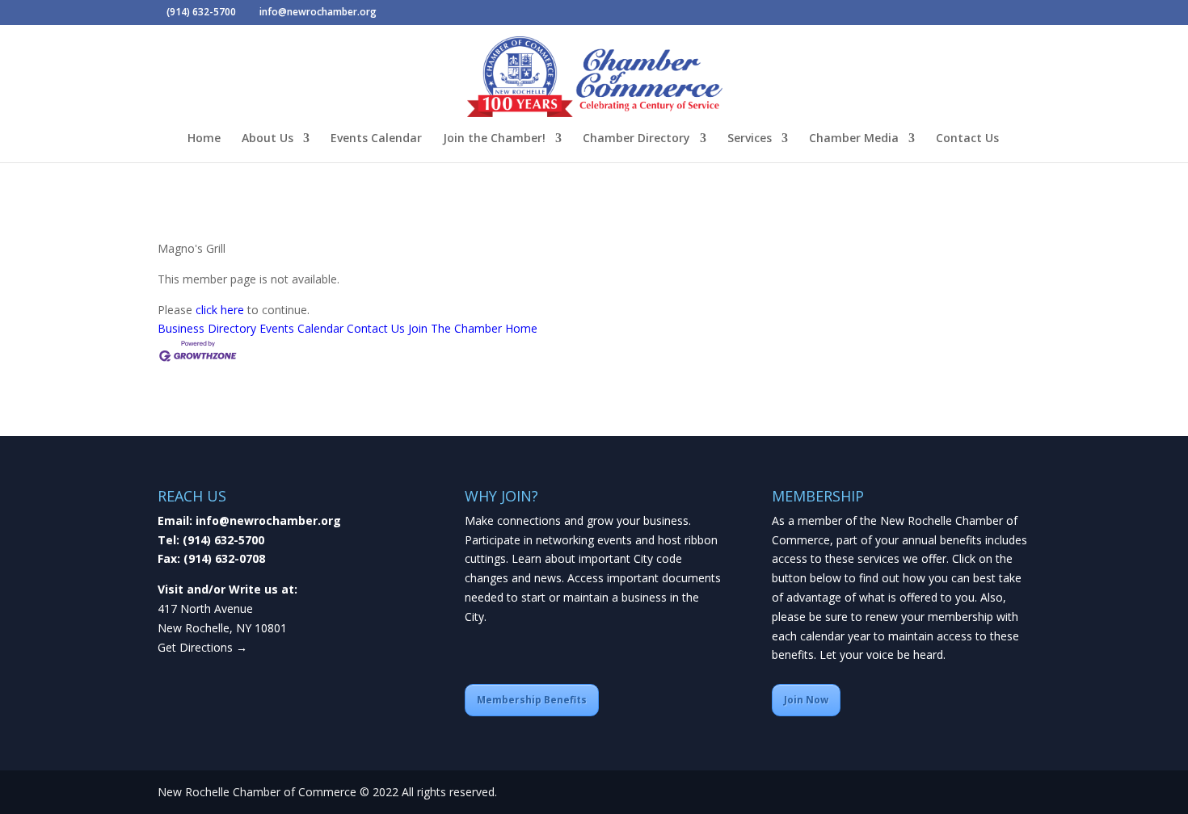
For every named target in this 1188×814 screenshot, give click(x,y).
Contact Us (967, 138)
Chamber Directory (636, 138)
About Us (267, 138)
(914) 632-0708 (224, 558)
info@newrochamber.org (268, 520)
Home (204, 138)
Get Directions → (202, 647)
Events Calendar (376, 138)
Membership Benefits (532, 700)
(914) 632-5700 (223, 540)
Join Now (806, 700)
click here (220, 309)
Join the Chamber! (494, 138)
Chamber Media (854, 138)
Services (749, 138)
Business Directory (207, 328)
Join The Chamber (455, 328)
